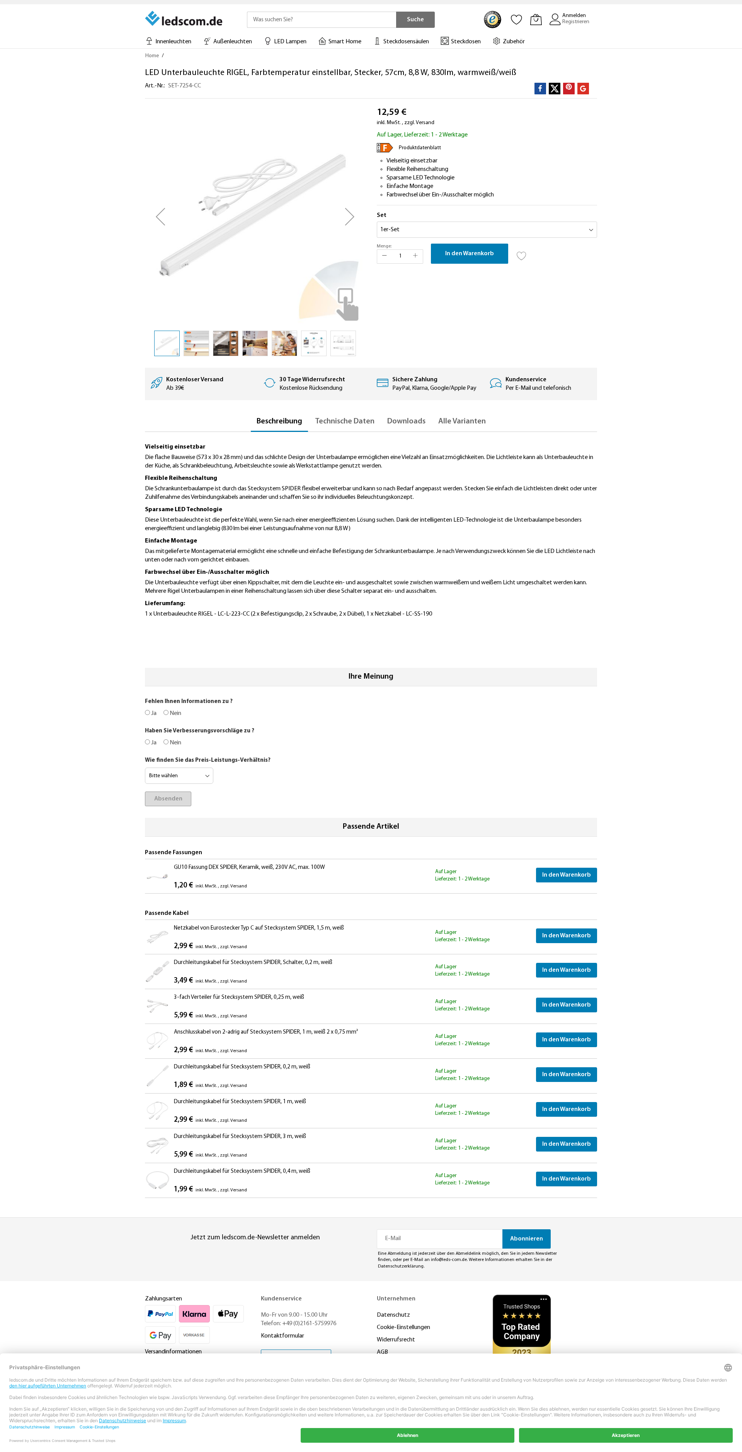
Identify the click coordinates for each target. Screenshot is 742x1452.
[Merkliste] (516, 19)
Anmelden (574, 16)
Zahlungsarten (163, 1299)
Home (152, 56)
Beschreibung (279, 421)
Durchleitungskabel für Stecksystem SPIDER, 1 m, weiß (240, 1102)
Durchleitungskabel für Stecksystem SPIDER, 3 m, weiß (240, 1137)
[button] (160, 216)
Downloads (406, 421)
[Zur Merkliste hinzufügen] (522, 254)
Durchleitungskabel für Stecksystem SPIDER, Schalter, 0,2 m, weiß (253, 963)
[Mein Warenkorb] (536, 19)
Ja (153, 713)
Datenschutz (393, 1315)
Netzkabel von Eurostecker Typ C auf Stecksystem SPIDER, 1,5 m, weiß (259, 928)
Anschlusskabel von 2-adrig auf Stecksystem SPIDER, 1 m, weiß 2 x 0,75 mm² (266, 1032)
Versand (425, 123)
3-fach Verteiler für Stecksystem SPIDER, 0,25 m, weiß (239, 997)
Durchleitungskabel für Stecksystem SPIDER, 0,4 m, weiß (242, 1171)
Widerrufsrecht (396, 1340)
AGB (382, 1352)
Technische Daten (344, 421)
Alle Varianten (462, 421)
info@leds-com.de (449, 1259)
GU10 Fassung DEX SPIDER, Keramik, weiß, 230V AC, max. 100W (249, 867)
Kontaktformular (282, 1336)
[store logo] (184, 18)
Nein (174, 713)
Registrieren (575, 22)
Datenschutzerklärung (401, 1266)
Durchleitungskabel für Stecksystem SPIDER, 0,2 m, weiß (242, 1067)
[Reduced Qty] (384, 256)
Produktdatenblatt (420, 148)
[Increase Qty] (415, 256)
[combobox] (321, 20)
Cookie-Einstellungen (403, 1327)
